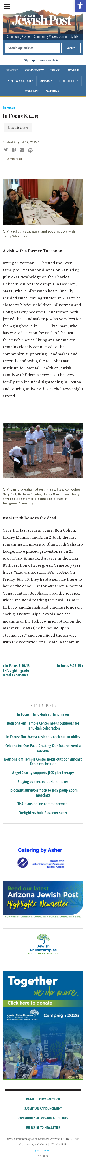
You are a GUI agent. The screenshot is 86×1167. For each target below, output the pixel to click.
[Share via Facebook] (15, 150)
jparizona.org (43, 1150)
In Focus (9, 107)
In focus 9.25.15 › (70, 665)
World (73, 70)
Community (34, 70)
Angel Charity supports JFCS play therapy (43, 772)
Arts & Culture (20, 81)
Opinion (46, 81)
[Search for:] (32, 48)
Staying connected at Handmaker (43, 781)
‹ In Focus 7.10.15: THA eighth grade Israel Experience (17, 670)
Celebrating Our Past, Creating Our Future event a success (43, 748)
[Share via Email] (23, 150)
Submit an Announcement (43, 1108)
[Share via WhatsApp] (30, 150)
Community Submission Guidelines (43, 1118)
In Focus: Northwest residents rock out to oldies (43, 736)
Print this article (18, 127)
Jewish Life (68, 81)
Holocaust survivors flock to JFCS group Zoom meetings (43, 792)
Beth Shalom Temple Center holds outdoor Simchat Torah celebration (43, 761)
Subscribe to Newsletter (43, 1127)
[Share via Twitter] (7, 150)
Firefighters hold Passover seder (43, 812)
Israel (56, 70)
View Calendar (49, 1098)
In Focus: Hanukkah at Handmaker (43, 714)
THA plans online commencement (43, 803)
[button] (80, 6)
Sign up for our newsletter (42, 60)
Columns (32, 91)
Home (30, 1098)
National (53, 91)
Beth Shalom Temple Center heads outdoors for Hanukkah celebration (43, 725)
